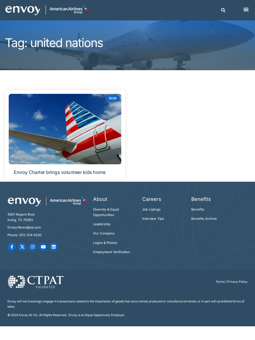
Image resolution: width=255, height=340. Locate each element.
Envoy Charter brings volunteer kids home (59, 172)
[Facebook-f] (11, 247)
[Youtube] (43, 247)
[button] (223, 10)
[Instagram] (32, 247)
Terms (220, 281)
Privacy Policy (237, 281)
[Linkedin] (53, 247)
